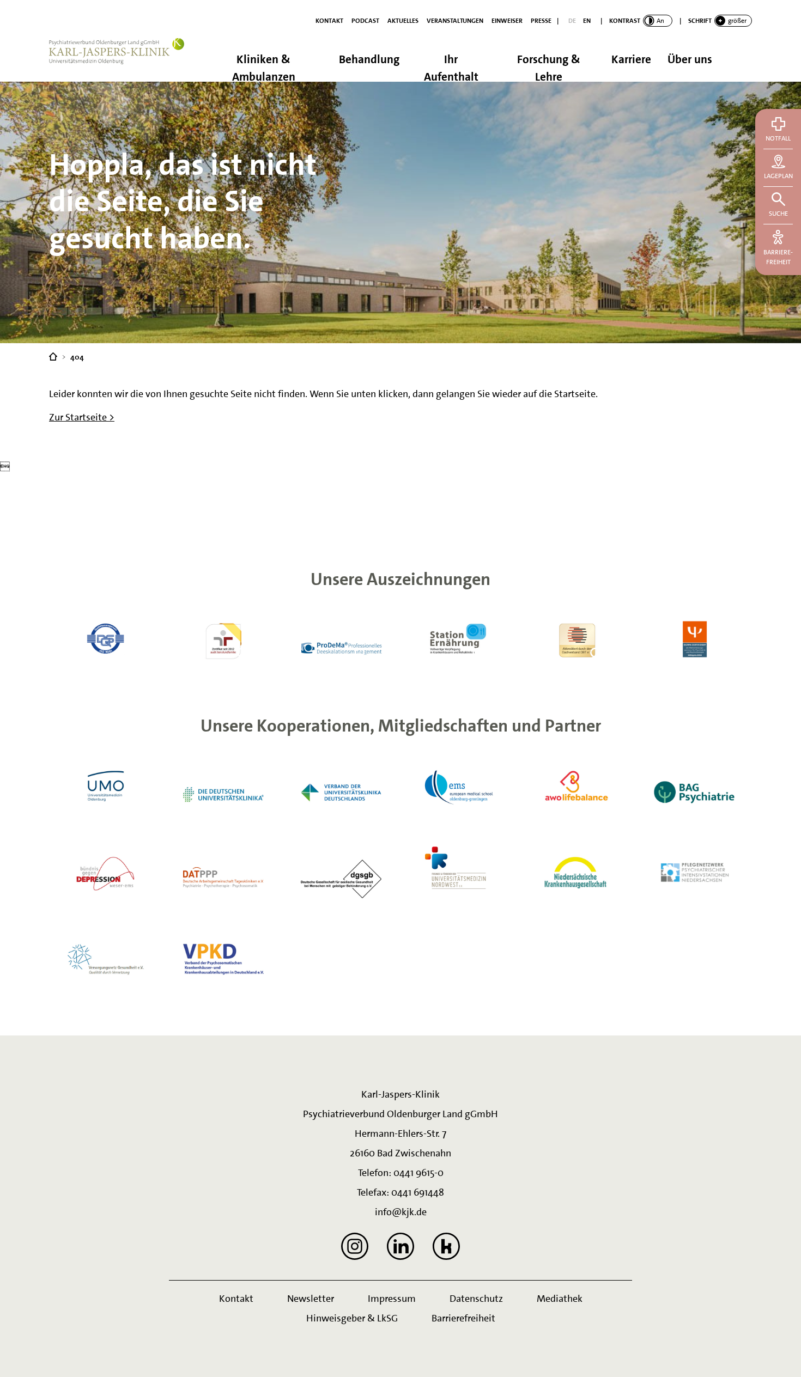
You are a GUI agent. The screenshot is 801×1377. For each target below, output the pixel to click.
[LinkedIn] (400, 1246)
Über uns (690, 59)
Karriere (631, 59)
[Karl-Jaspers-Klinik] (53, 356)
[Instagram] (354, 1246)
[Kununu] (446, 1246)
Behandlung (369, 59)
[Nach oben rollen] (779, 1355)
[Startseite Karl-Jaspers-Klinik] (122, 60)
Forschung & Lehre (548, 67)
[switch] (640, 21)
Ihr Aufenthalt (451, 67)
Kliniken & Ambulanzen (263, 67)
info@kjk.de (401, 1211)
